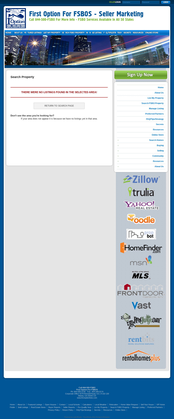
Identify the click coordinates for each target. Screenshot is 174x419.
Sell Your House (147, 405)
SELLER (115, 2)
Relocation (113, 405)
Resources (158, 129)
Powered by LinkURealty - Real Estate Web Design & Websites (87, 417)
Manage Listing (156, 108)
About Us (159, 93)
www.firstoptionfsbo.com (87, 398)
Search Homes (156, 140)
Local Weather (101, 405)
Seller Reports (69, 407)
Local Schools (74, 405)
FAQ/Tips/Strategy (155, 119)
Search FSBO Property (153, 103)
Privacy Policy (54, 410)
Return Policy (67, 410)
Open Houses (50, 405)
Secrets (160, 124)
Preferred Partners (154, 114)
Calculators (87, 405)
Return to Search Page (59, 105)
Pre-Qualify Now (84, 407)
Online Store (158, 135)
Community (158, 156)
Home (161, 87)
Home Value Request (129, 405)
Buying (160, 145)
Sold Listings (23, 407)
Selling (160, 151)
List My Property (156, 98)
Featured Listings (35, 405)
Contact (62, 405)
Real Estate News (38, 407)
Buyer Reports (54, 407)
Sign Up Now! (140, 74)
